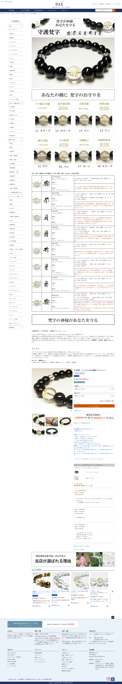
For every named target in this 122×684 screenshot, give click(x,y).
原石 (11, 95)
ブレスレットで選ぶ (9, 13)
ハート (12, 315)
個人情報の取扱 (47, 679)
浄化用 (12, 91)
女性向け (12, 233)
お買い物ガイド (39, 10)
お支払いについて (67, 657)
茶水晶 (12, 282)
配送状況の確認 (66, 671)
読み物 (12, 10)
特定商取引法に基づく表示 (33, 679)
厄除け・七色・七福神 (16, 249)
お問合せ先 (92, 631)
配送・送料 (38, 631)
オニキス (12, 265)
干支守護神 (13, 241)
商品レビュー (38, 657)
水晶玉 (12, 33)
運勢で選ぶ (12, 139)
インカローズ (13, 311)
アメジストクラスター (92, 472)
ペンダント (13, 41)
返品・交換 (65, 631)
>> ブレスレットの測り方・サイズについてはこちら (88, 459)
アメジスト (13, 298)
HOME (2, 13)
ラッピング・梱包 (67, 662)
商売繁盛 (12, 168)
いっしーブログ (11, 666)
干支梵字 (18, 13)
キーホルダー (13, 50)
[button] (112, 591)
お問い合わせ (12, 679)
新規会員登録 (38, 653)
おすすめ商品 (26, 10)
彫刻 (11, 66)
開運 (11, 147)
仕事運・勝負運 (14, 216)
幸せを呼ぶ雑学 (11, 661)
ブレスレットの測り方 (68, 668)
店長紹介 (97, 661)
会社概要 (91, 649)
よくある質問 (11, 663)
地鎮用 (12, 37)
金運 (11, 143)
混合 (11, 294)
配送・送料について (67, 655)
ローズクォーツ (14, 307)
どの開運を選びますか (16, 192)
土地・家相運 (13, 188)
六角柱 (12, 62)
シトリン (12, 270)
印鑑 (11, 78)
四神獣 (12, 123)
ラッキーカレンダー (40, 662)
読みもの (10, 649)
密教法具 (12, 135)
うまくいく (13, 131)
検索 (113, 10)
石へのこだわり (11, 652)
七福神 (12, 127)
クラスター (13, 83)
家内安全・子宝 (14, 172)
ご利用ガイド (108, 4)
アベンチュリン (14, 290)
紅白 (11, 220)
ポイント (12, 87)
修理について (65, 664)
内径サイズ (77, 393)
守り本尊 (12, 111)
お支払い (10, 631)
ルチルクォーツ (14, 274)
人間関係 (12, 163)
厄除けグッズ (13, 115)
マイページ (53, 10)
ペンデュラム (13, 54)
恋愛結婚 (12, 212)
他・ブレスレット (15, 323)
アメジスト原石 (14, 99)
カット (12, 58)
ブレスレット (13, 29)
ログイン (95, 4)
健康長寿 (12, 184)
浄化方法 (64, 666)
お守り (12, 208)
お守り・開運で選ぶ (14, 103)
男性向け (12, 228)
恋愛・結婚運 (13, 155)
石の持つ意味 (11, 659)
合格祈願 (12, 176)
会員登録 (101, 4)
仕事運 (12, 151)
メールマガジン (117, 4)
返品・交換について (67, 659)
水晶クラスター (90, 478)
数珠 (11, 74)
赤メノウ (12, 302)
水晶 (10, 26)
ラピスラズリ (13, 278)
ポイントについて (40, 659)
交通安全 (12, 180)
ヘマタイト (13, 286)
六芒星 (12, 119)
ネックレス (13, 46)
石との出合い (11, 655)
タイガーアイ (13, 261)
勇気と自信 (13, 159)
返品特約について (79, 410)
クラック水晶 (13, 319)
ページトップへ (112, 617)
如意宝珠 (12, 70)
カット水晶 (13, 257)
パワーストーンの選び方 (14, 657)
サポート (64, 649)
